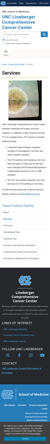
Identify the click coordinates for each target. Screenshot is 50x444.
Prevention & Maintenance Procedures (21, 258)
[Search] (44, 34)
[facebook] (19, 355)
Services (7, 219)
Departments (31, 3)
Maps (21, 3)
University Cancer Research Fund (18, 335)
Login (45, 408)
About (6, 212)
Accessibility (12, 3)
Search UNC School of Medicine (18, 43)
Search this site (11, 40)
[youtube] (42, 355)
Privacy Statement (38, 405)
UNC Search (44, 3)
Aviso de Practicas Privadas (36, 417)
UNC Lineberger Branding (15, 329)
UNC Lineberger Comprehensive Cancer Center (19, 22)
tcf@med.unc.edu (32, 194)
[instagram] (30, 355)
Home (4, 64)
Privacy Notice (34, 434)
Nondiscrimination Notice (37, 420)
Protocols (8, 225)
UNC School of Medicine (15, 11)
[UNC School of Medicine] (25, 394)
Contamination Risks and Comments (20, 252)
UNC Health (9, 405)
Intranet (22, 405)
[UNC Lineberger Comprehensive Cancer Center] (25, 288)
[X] (7, 355)
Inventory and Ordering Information (19, 245)
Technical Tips (10, 238)
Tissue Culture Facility (16, 64)
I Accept (25, 439)
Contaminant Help (11, 232)
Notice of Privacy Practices (36, 413)
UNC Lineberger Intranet (14, 341)
